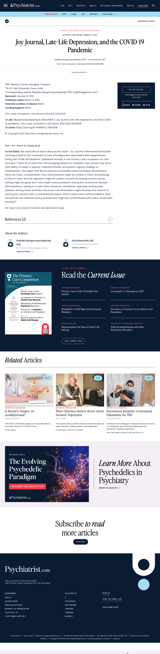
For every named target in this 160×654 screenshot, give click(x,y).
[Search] (153, 5)
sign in (132, 95)
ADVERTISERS (11, 601)
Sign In (130, 6)
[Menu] (6, 5)
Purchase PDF (51, 14)
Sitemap (117, 639)
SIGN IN (106, 593)
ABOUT (8, 597)
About (93, 6)
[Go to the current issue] (28, 334)
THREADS (69, 612)
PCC (70, 6)
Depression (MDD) (146, 21)
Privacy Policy (15, 636)
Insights (81, 6)
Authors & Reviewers (111, 6)
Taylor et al (33, 145)
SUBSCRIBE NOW (110, 607)
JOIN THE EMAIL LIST (112, 599)
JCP (62, 6)
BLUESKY (69, 616)
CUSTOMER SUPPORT (15, 616)
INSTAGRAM (70, 605)
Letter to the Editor (72, 35)
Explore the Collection (108, 488)
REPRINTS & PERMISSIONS (17, 608)
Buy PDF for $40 (136, 90)
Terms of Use (28, 636)
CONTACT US (11, 612)
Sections (107, 14)
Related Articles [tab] (79, 72)
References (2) (15, 219)
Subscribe (143, 6)
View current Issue (73, 341)
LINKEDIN (69, 608)
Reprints (94, 14)
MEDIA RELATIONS (13, 605)
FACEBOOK (70, 601)
